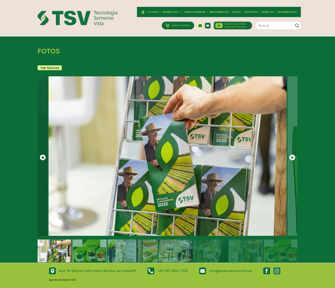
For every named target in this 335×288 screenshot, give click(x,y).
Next (292, 157)
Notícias (251, 12)
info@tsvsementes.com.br (230, 271)
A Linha (153, 12)
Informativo (287, 12)
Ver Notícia (49, 67)
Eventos (268, 12)
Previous (43, 157)
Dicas (236, 12)
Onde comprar (195, 12)
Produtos (170, 12)
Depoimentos (219, 12)
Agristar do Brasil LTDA (62, 280)
